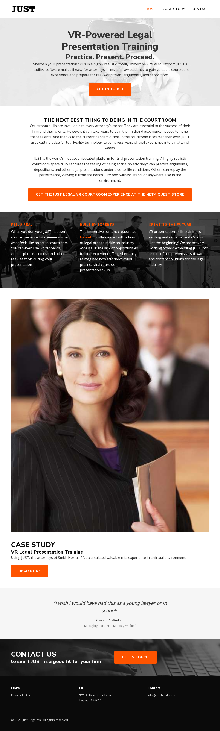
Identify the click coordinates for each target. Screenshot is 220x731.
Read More (29, 571)
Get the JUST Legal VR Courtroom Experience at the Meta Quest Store (110, 194)
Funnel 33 (88, 237)
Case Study (174, 9)
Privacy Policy (20, 695)
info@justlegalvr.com (162, 695)
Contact (200, 9)
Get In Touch (110, 89)
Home (151, 9)
